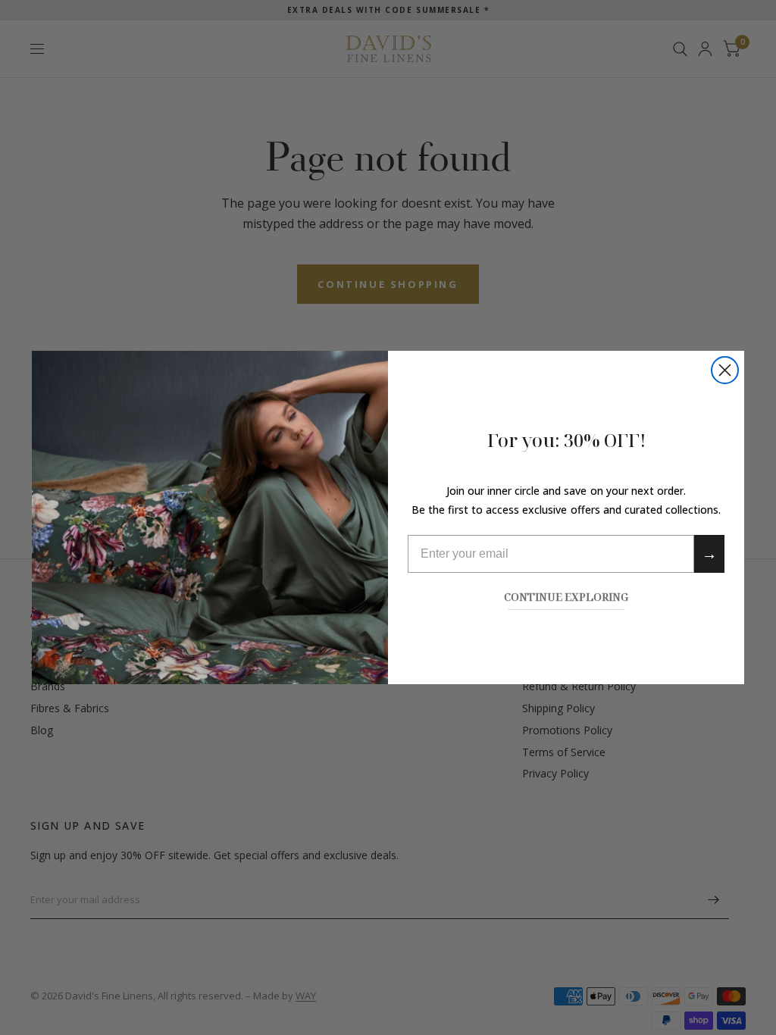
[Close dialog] (725, 370)
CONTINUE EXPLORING (566, 595)
